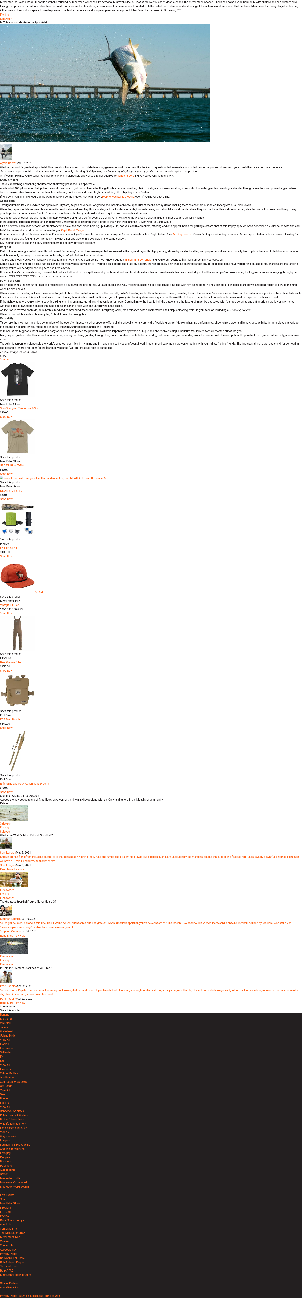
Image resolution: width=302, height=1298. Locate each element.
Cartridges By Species (13, 1081)
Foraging (5, 1153)
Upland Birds (8, 1035)
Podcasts (6, 1161)
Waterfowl (6, 1031)
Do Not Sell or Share (12, 1258)
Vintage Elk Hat (9, 605)
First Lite (5, 1207)
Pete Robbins (8, 986)
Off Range (6, 1086)
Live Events (7, 1195)
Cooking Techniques (12, 1149)
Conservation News (12, 1111)
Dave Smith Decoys (12, 1220)
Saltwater (6, 18)
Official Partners (10, 1283)
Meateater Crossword (13, 1182)
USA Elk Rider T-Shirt (12, 465)
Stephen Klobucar (10, 919)
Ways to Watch (9, 1136)
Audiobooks (7, 1170)
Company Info (8, 1228)
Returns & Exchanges (30, 1295)
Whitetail (5, 1023)
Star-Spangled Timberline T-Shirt (20, 408)
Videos (4, 1132)
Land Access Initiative (13, 1128)
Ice (2, 1060)
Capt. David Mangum (73, 230)
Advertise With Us (11, 1287)
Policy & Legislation (12, 1119)
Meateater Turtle (10, 1178)
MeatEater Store (10, 1203)
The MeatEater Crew (12, 1233)
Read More (6, 869)
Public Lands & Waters (14, 1115)
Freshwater (7, 890)
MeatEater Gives (10, 1237)
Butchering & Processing (15, 1144)
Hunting (4, 1014)
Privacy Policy (8, 1253)
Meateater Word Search (14, 1186)
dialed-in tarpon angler (138, 259)
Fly (2, 1056)
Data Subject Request (13, 1262)
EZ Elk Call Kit (8, 548)
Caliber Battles (9, 1073)
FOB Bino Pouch (10, 719)
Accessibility (8, 1249)
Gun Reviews (8, 1077)
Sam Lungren (8, 852)
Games (4, 1174)
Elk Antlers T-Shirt (11, 490)
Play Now (19, 869)
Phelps (4, 1216)
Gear (3, 1094)
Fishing (4, 14)
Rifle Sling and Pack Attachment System (24, 783)
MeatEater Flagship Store (15, 1274)
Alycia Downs (8, 163)
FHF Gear (5, 1212)
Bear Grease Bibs (10, 662)
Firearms (5, 1069)
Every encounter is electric (118, 196)
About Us (5, 1224)
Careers (5, 1241)
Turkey (4, 1027)
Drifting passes (182, 234)
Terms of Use (8, 1266)
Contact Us (6, 1245)
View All (5, 1039)
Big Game (6, 1018)
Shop (3, 1199)
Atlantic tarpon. (125, 175)
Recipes (5, 1140)
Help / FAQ (6, 1270)
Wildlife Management (13, 1123)
